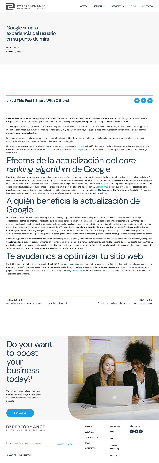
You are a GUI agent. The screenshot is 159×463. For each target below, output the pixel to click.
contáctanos (76, 270)
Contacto (147, 6)
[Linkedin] (141, 431)
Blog (133, 6)
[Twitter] (136, 431)
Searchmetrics (102, 187)
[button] (137, 100)
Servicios (116, 6)
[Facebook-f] (132, 431)
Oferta (83, 6)
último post (79, 149)
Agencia (98, 6)
